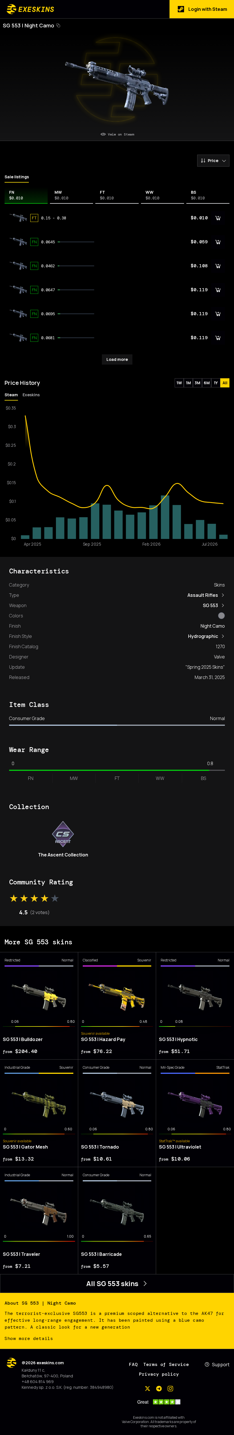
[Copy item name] (58, 25)
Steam (11, 394)
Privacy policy (159, 1374)
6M (207, 382)
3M (197, 382)
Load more (117, 359)
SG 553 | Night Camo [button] (28, 25)
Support (220, 1364)
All (225, 382)
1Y (216, 382)
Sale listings (17, 176)
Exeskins (31, 394)
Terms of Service (166, 1364)
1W (179, 382)
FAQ (133, 1364)
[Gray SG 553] (221, 615)
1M (188, 382)
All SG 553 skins (112, 1283)
